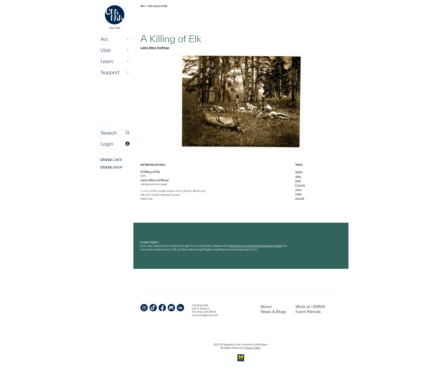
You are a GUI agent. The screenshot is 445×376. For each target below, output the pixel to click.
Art (104, 39)
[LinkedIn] (180, 307)
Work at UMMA (310, 306)
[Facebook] (162, 307)
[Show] (128, 39)
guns (298, 189)
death (299, 171)
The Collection (157, 6)
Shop (112, 167)
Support (110, 72)
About (266, 306)
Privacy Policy (252, 347)
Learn (107, 61)
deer (298, 176)
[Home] (115, 17)
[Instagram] (144, 307)
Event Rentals (308, 311)
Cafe (111, 160)
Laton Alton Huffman (154, 47)
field (298, 180)
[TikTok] (153, 307)
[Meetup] (171, 307)
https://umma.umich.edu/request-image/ (255, 245)
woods (299, 198)
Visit (106, 50)
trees (298, 193)
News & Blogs (273, 311)
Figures (300, 185)
